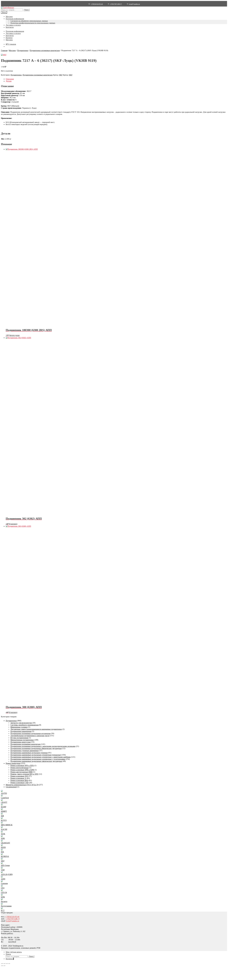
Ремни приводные (13, 763)
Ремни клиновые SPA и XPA (22, 765)
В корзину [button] (13, 524)
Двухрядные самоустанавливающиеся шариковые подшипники (36, 729)
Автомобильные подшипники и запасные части (29, 736)
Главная (4, 50)
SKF (61, 75)
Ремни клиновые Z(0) (19, 776)
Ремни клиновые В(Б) (19, 780)
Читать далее (14, 335)
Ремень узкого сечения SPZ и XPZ (24, 774)
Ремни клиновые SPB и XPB (22, 770)
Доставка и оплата (13, 25)
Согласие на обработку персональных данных (29, 21)
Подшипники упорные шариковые (24, 751)
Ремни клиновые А (18, 778)
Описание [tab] (10, 79)
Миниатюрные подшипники (22, 740)
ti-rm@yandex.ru (134, 4)
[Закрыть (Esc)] (9, 963)
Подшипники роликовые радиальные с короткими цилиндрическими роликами (42, 746)
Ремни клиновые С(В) (19, 783)
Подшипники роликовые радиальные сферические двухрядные (36, 748)
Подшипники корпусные (20, 742)
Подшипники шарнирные (20, 731)
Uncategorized (11, 787)
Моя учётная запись (14, 952)
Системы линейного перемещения (24, 725)
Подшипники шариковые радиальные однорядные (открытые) (35, 755)
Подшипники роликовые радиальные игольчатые (30, 733)
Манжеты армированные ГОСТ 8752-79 (22, 785)
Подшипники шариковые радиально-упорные (29, 753)
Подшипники (22, 50)
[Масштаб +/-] (2, 963)
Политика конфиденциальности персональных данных (32, 23)
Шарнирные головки (19, 727)
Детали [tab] (9, 81)
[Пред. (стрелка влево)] (2, 965)
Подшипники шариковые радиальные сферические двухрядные (36, 761)
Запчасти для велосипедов (21, 723)
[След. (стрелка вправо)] (4, 965)
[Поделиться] (7, 963)
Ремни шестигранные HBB (21, 772)
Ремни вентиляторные (19, 768)
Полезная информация (15, 19)
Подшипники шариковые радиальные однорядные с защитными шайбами (40, 757)
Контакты (10, 27)
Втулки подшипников (19, 738)
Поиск (26, 10)
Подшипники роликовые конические (45, 50)
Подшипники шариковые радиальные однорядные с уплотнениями (37, 759)
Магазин (9, 17)
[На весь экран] (4, 963)
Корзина (9, 38)
